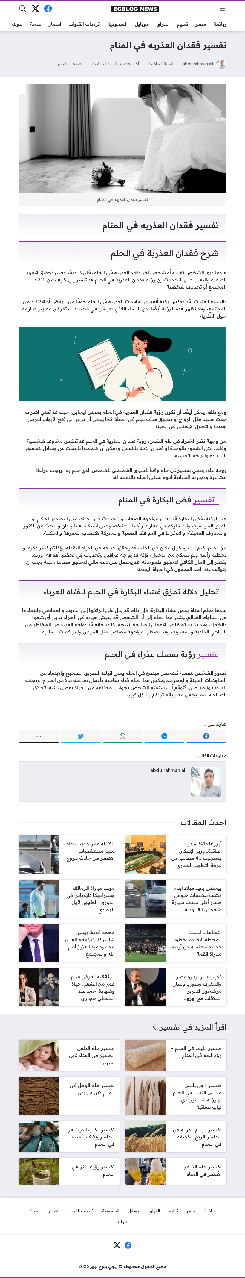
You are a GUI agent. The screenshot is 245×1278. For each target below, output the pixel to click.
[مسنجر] (164, 736)
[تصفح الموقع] (222, 8)
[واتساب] (122, 736)
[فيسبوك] (48, 8)
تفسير (62, 63)
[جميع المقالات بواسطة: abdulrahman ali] (206, 781)
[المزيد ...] (39, 736)
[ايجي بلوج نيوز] (135, 8)
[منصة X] (35, 8)
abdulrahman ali (198, 63)
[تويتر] (81, 736)
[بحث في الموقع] (23, 8)
